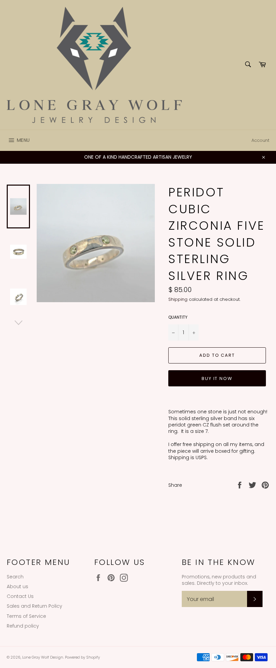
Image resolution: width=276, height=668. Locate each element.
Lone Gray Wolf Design (42, 657)
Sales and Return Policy (34, 606)
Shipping (177, 299)
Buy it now (217, 378)
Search (15, 576)
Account (260, 140)
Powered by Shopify (82, 657)
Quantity (177, 317)
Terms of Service (26, 616)
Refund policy (23, 626)
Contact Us (20, 596)
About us (17, 586)
